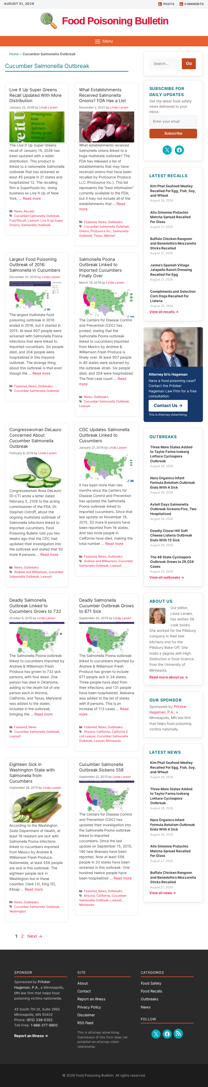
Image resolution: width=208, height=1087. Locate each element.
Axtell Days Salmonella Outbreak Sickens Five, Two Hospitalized (173, 509)
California (103, 731)
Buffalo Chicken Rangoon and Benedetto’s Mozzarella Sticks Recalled (173, 243)
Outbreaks (115, 222)
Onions (84, 231)
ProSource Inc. (101, 231)
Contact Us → (168, 405)
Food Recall (17, 220)
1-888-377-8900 (44, 1025)
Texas (98, 235)
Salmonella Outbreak (36, 225)
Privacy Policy (89, 1007)
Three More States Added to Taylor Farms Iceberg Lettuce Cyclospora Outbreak (171, 454)
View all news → (162, 893)
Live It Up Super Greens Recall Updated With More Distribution (35, 95)
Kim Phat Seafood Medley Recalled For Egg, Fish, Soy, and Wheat (173, 190)
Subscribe (173, 133)
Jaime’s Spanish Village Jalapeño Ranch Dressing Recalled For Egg (171, 270)
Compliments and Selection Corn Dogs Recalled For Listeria (173, 296)
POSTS (169, 4)
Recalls (29, 211)
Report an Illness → (31, 1036)
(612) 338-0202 (40, 1020)
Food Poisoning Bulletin (115, 20)
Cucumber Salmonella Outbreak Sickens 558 (101, 767)
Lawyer (99, 741)
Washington (17, 911)
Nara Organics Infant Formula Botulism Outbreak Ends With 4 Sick (172, 482)
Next (34, 936)
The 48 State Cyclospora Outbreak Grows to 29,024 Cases (172, 561)
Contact (84, 991)
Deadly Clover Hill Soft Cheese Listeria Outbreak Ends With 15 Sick (171, 535)
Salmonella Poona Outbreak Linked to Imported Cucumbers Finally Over (100, 267)
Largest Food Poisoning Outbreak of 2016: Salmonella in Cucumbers (34, 265)
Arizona (89, 731)
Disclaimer (86, 1015)
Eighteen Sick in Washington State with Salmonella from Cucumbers (32, 772)
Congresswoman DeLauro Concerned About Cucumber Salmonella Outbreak (35, 438)
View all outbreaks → (166, 577)
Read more (32, 198)
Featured (90, 222)
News (18, 211)
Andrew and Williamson (30, 572)
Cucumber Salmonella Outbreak (36, 216)
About (82, 983)
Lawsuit (33, 220)
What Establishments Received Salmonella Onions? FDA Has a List (102, 95)
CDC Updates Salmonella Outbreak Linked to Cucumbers (104, 435)
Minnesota (113, 741)
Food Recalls (151, 991)
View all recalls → (164, 312)
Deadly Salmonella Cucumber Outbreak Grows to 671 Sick (106, 606)
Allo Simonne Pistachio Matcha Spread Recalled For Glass (170, 217)
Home (14, 54)
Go (189, 63)
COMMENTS (194, 4)
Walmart (109, 235)
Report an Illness (91, 999)
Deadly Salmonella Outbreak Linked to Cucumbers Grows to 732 (35, 606)
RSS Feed (85, 1023)
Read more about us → (168, 677)
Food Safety (151, 983)
